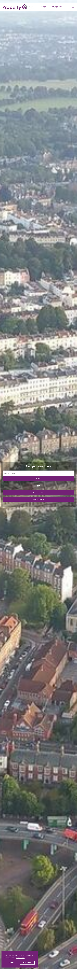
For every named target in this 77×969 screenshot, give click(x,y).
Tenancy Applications (56, 7)
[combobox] (38, 473)
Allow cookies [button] (27, 962)
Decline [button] (11, 962)
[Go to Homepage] (18, 6)
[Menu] (72, 6)
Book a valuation (38, 493)
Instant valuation (38, 499)
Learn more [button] (20, 958)
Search (38, 478)
